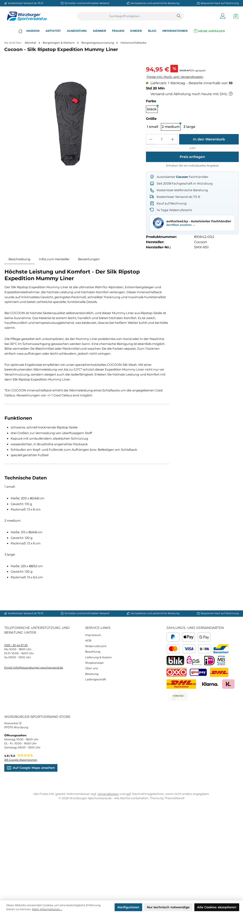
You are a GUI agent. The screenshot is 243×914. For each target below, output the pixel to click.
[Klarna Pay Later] (228, 684)
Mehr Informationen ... (47, 909)
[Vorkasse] (178, 696)
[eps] (194, 660)
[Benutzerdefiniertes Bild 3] (198, 672)
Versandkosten (108, 794)
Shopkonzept (94, 662)
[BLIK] (175, 660)
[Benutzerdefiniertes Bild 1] (219, 672)
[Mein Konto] (223, 16)
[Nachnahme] (181, 684)
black (152, 109)
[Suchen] (179, 16)
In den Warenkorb (209, 139)
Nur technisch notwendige (168, 907)
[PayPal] (173, 637)
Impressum (93, 635)
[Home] (20, 31)
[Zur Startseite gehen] (25, 16)
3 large (189, 127)
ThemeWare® (175, 798)
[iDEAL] (209, 660)
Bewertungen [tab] (89, 259)
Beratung (91, 674)
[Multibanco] (221, 660)
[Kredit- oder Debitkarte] (181, 649)
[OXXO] (176, 672)
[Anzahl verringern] (150, 139)
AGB (88, 640)
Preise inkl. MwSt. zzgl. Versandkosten (175, 77)
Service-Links (97, 628)
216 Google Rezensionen (20, 759)
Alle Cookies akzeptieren (216, 907)
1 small (152, 127)
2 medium (171, 127)
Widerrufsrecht (96, 646)
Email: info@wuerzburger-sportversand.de (33, 667)
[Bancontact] (221, 649)
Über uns (91, 668)
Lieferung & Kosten (98, 657)
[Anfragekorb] (235, 16)
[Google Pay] (204, 637)
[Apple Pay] (188, 637)
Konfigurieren (128, 907)
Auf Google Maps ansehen (34, 768)
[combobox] (125, 16)
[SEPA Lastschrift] (204, 649)
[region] (71, 121)
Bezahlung (92, 651)
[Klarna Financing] (210, 684)
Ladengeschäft (95, 679)
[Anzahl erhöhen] (172, 139)
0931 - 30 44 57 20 (16, 645)
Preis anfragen (192, 157)
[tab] (19, 259)
